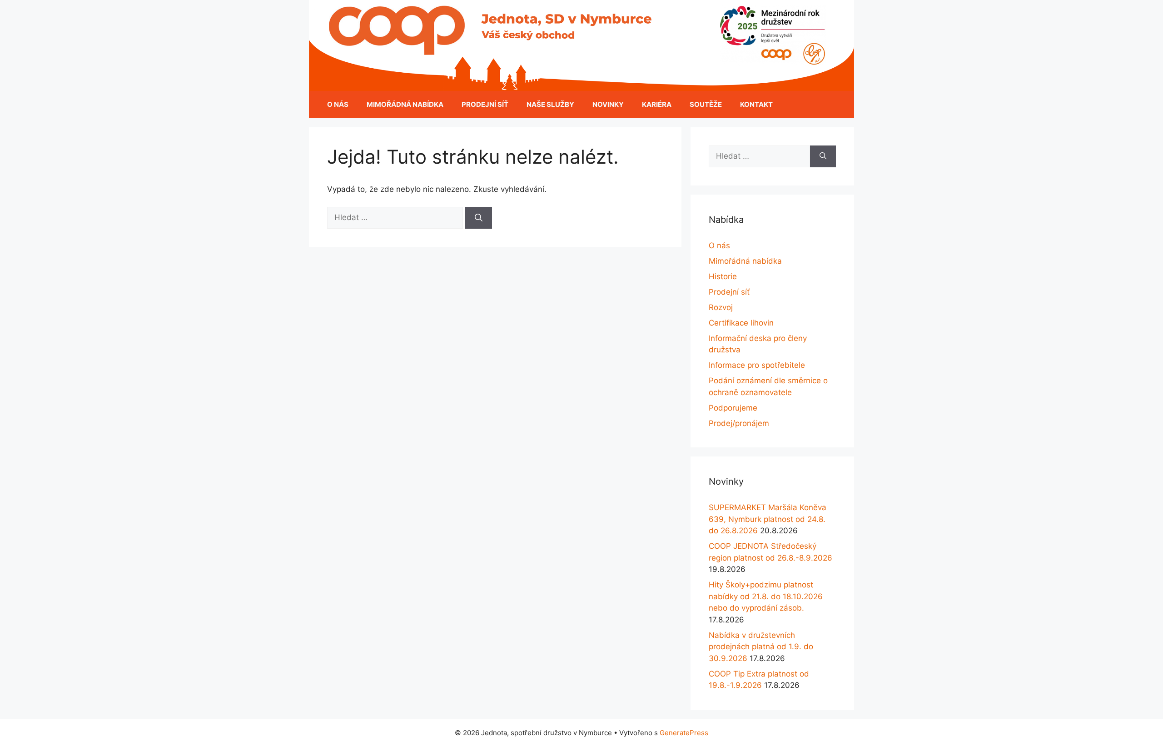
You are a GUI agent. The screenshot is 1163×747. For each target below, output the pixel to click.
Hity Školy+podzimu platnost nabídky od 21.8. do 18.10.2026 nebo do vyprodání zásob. (766, 596)
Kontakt (756, 104)
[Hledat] (478, 218)
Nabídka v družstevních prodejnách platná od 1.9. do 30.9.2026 (761, 647)
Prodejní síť (485, 104)
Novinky (608, 104)
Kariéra (656, 104)
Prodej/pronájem (739, 423)
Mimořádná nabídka (405, 104)
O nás (337, 104)
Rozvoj (721, 307)
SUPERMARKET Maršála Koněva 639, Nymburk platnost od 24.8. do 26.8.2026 (767, 519)
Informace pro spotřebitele (757, 365)
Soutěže (706, 104)
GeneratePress (684, 732)
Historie (723, 276)
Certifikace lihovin (741, 322)
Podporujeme (733, 407)
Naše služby (550, 104)
